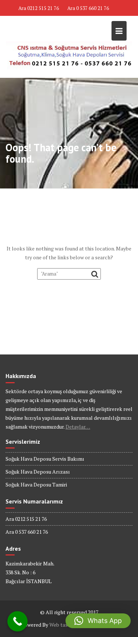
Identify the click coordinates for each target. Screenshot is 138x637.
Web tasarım (64, 624)
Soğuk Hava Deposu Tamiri (36, 484)
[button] (98, 620)
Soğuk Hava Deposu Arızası (38, 471)
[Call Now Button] (17, 621)
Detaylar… (78, 426)
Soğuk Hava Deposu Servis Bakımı (45, 458)
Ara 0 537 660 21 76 (88, 8)
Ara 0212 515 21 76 (38, 8)
